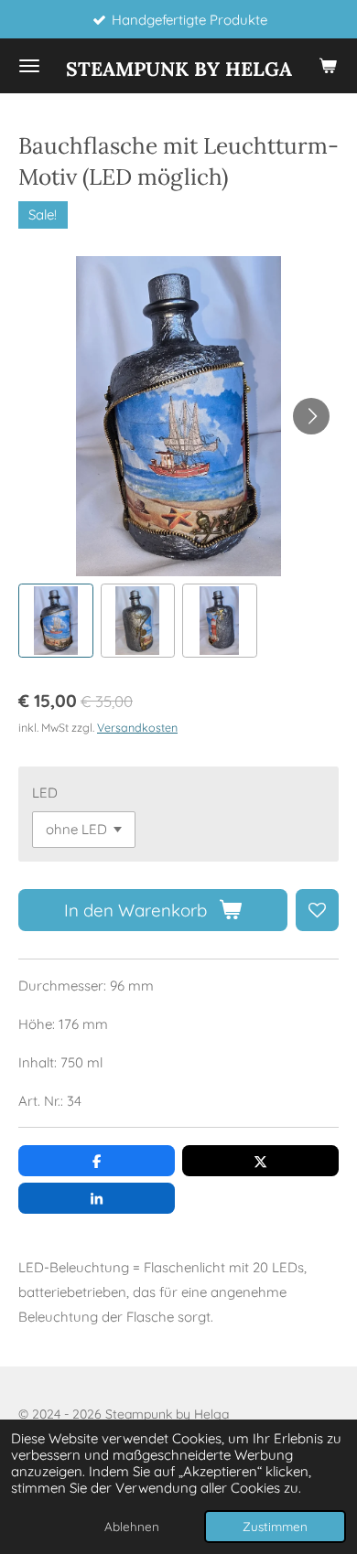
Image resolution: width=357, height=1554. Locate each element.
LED (45, 792)
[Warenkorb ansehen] (328, 66)
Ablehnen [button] (131, 1526)
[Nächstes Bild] (311, 416)
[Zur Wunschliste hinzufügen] (317, 910)
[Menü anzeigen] (29, 66)
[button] (55, 621)
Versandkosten (137, 727)
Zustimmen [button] (275, 1526)
